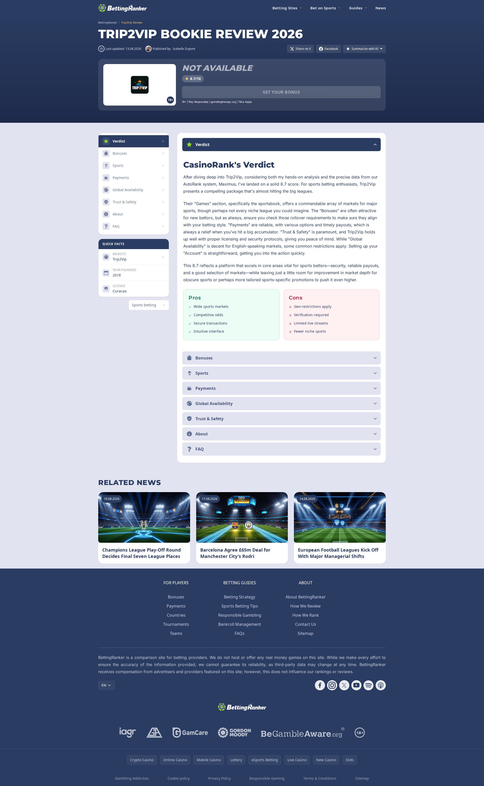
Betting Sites (284, 7)
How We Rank (305, 615)
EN (104, 685)
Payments (176, 606)
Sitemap (305, 633)
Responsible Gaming (267, 778)
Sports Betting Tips (239, 606)
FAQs (240, 633)
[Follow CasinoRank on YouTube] (356, 685)
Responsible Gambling (239, 615)
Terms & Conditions (319, 778)
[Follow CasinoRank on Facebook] (320, 685)
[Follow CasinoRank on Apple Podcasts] (381, 685)
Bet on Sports (323, 7)
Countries (176, 615)
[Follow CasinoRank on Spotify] (369, 685)
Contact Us (305, 624)
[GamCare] (190, 733)
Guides (355, 7)
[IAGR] (127, 733)
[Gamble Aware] (303, 733)
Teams (176, 633)
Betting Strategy (239, 597)
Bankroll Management (239, 624)
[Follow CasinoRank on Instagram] (332, 685)
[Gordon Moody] (234, 733)
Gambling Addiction (132, 778)
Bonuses (176, 597)
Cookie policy (179, 778)
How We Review (305, 606)
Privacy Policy (219, 778)
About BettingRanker (306, 597)
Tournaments (176, 624)
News (380, 7)
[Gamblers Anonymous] (154, 733)
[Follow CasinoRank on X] (344, 685)
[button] (281, 144)
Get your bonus (281, 92)
